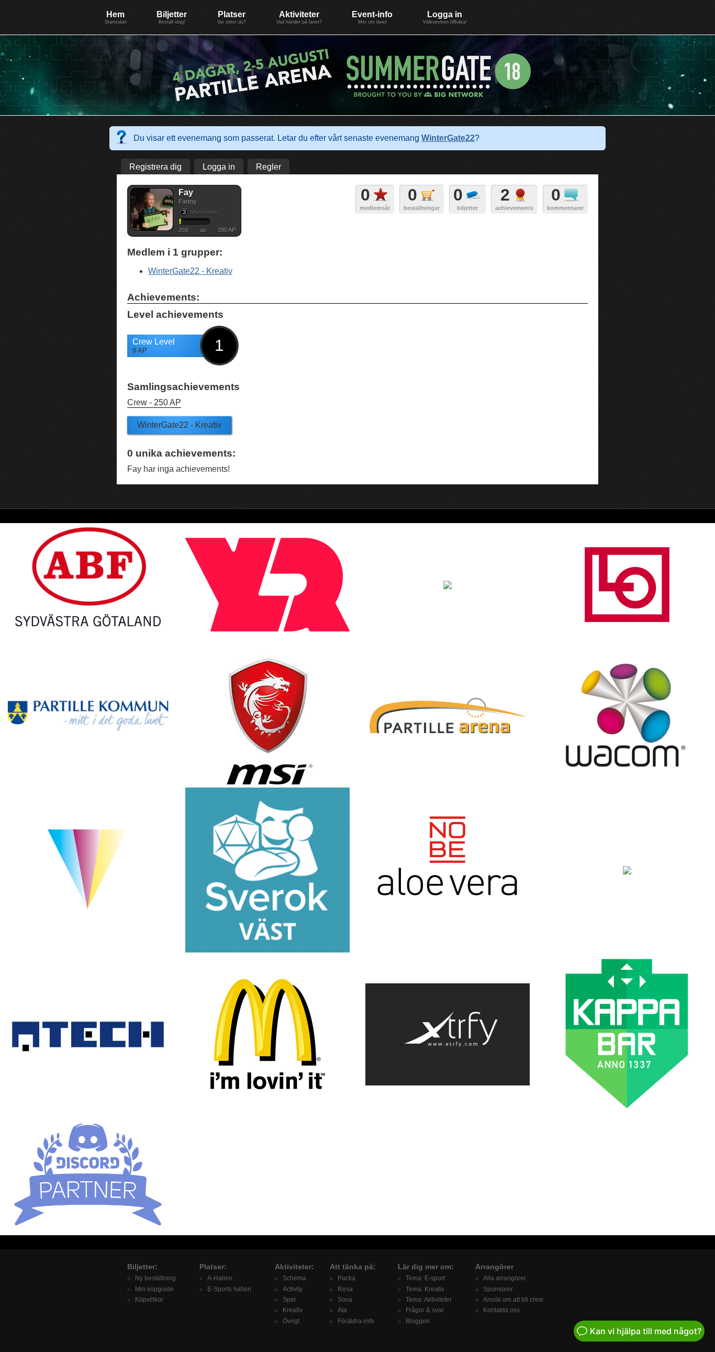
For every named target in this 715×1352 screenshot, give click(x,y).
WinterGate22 (448, 138)
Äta (342, 1310)
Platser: (213, 1266)
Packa (346, 1278)
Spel (289, 1299)
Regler (268, 166)
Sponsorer (498, 1289)
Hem (116, 17)
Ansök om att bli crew (513, 1299)
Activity (293, 1289)
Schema (294, 1278)
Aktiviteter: (294, 1266)
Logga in (445, 17)
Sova (345, 1299)
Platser (231, 17)
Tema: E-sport (425, 1278)
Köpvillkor (149, 1299)
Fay (185, 192)
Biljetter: (142, 1266)
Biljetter (172, 17)
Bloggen (418, 1321)
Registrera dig (155, 166)
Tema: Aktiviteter (429, 1299)
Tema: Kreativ (425, 1289)
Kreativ (293, 1310)
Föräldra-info (356, 1321)
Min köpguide (154, 1289)
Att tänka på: (353, 1266)
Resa (345, 1289)
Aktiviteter (299, 17)
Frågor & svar (425, 1310)
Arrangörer (494, 1266)
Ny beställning (155, 1278)
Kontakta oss (501, 1310)
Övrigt (291, 1321)
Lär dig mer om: (426, 1266)
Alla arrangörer (504, 1278)
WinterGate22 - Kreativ (190, 271)
